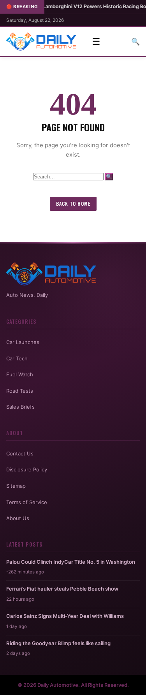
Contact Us (19, 453)
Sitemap (16, 486)
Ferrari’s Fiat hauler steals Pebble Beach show (62, 589)
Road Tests (19, 391)
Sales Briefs (20, 407)
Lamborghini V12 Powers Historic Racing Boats (85, 6)
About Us (17, 518)
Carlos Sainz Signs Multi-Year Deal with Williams (65, 616)
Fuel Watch (19, 374)
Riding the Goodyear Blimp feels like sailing (58, 643)
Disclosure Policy (26, 469)
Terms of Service (26, 502)
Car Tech (17, 358)
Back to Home (73, 203)
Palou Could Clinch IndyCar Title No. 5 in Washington (70, 562)
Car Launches (22, 342)
